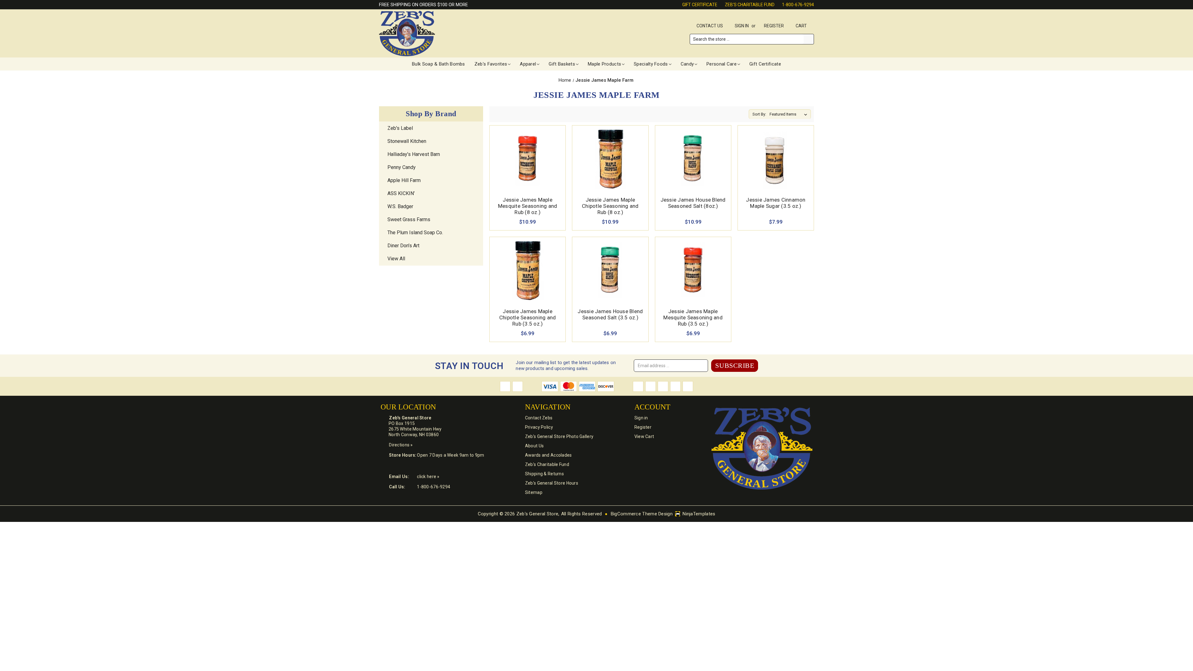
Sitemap (533, 492)
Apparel (528, 64)
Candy (687, 64)
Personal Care (721, 64)
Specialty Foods (651, 64)
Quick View (528, 151)
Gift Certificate (699, 4)
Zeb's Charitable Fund (750, 4)
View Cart (644, 436)
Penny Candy (401, 167)
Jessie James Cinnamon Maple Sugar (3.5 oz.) (775, 203)
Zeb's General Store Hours (551, 483)
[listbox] (790, 114)
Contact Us (710, 25)
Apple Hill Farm (404, 180)
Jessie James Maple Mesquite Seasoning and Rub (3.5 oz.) (693, 317)
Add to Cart (528, 166)
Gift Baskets (562, 64)
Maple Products (604, 64)
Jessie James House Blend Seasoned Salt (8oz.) (693, 203)
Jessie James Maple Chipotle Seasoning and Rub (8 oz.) (610, 206)
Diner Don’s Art (403, 246)
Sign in (742, 25)
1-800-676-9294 (798, 4)
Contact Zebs (538, 417)
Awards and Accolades (548, 455)
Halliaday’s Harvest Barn (413, 154)
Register (774, 25)
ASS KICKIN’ (401, 193)
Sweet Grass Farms (408, 219)
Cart (802, 25)
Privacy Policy (539, 427)
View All (396, 259)
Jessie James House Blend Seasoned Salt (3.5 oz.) (610, 314)
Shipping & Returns (544, 473)
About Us (534, 445)
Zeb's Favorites (490, 64)
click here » (428, 476)
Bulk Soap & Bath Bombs (438, 64)
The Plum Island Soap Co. (415, 232)
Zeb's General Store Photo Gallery (559, 436)
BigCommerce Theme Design (642, 514)
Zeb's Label (400, 128)
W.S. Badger (400, 206)
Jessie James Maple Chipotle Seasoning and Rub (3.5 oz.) (527, 317)
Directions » (401, 444)
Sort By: (759, 114)
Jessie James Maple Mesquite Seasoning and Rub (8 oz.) (527, 206)
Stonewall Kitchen (406, 141)
